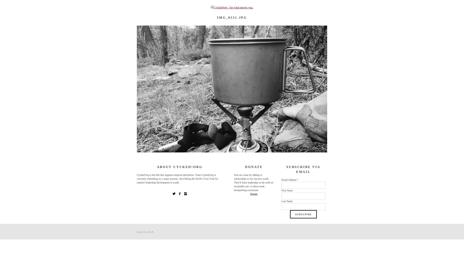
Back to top (144, 232)
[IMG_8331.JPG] (232, 151)
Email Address (289, 180)
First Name (287, 190)
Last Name (287, 201)
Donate (254, 194)
